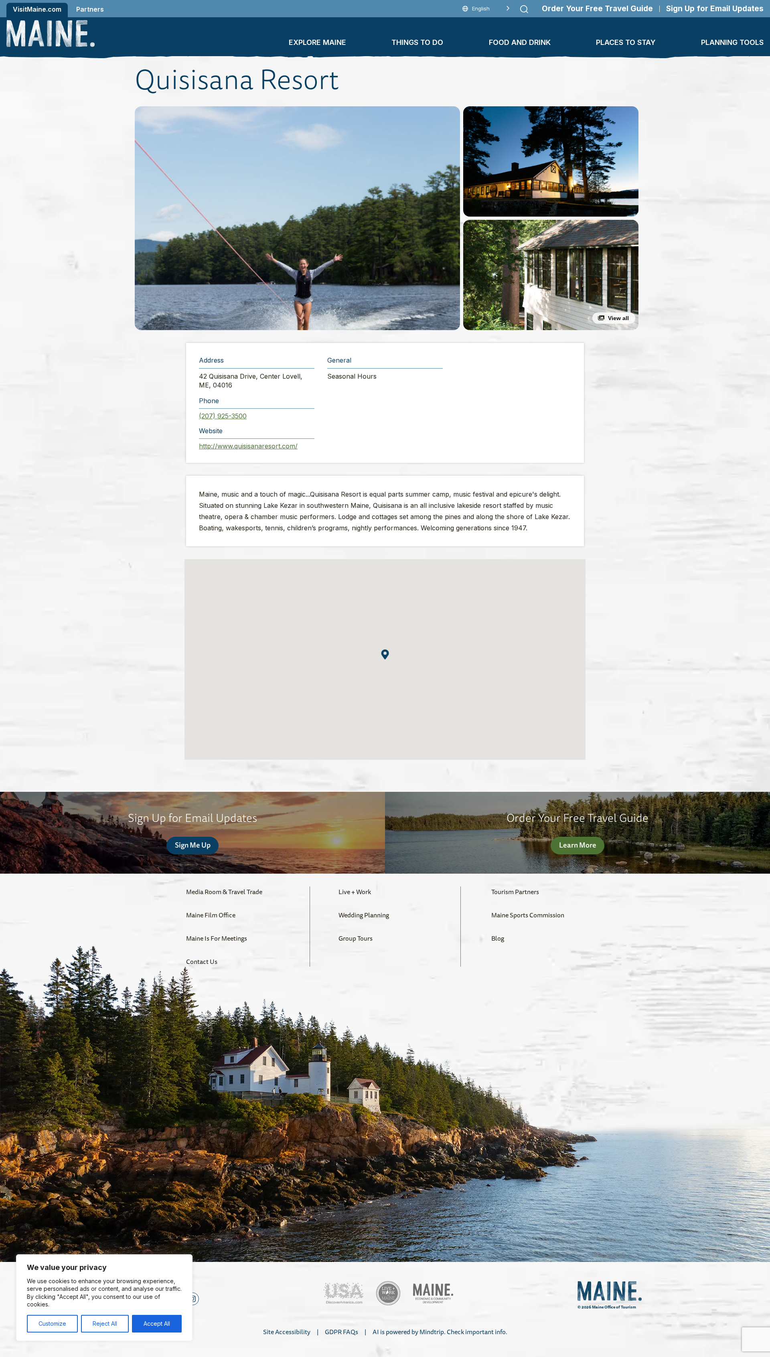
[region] (104, 1297)
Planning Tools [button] (732, 42)
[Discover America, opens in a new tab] (343, 1293)
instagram (192, 1298)
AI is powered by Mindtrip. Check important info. (440, 1332)
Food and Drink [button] (520, 42)
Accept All (157, 1323)
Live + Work (354, 891)
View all (618, 318)
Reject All (105, 1323)
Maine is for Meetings (216, 938)
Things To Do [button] (417, 42)
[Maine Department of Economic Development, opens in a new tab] (433, 1293)
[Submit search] (524, 9)
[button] (297, 218)
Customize (52, 1323)
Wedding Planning (363, 915)
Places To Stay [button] (626, 42)
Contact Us (201, 961)
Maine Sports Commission (527, 915)
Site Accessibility (286, 1332)
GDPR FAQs (341, 1332)
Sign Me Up (193, 844)
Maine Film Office (210, 915)
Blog (497, 938)
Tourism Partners (515, 891)
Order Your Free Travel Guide (597, 8)
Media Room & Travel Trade (224, 891)
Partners (90, 9)
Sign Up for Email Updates (715, 8)
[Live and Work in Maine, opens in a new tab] (388, 1293)
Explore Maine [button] (317, 42)
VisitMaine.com (37, 9)
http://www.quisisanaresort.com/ (248, 446)
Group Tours (355, 938)
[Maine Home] (50, 33)
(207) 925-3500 (223, 416)
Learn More (577, 844)
